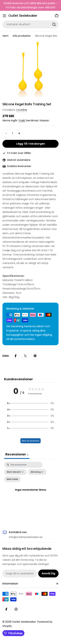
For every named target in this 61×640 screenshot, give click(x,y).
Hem (5, 36)
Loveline (21, 110)
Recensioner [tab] (16, 454)
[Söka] (54, 24)
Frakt (22, 120)
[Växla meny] (4, 16)
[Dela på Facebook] (16, 356)
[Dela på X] (25, 356)
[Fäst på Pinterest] (35, 356)
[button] (30, 403)
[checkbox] (12, 479)
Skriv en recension (30, 440)
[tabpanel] (30, 493)
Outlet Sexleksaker (22, 15)
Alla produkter (22, 36)
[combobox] (30, 24)
